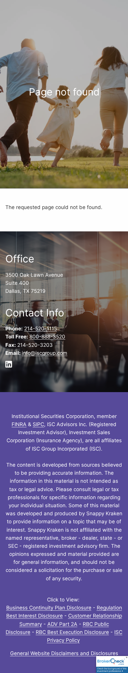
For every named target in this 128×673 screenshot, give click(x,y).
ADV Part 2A (62, 624)
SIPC (38, 424)
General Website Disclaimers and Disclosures (64, 653)
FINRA (19, 424)
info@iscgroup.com (44, 353)
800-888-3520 (47, 337)
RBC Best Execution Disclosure (72, 632)
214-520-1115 (40, 329)
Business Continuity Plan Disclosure (48, 608)
